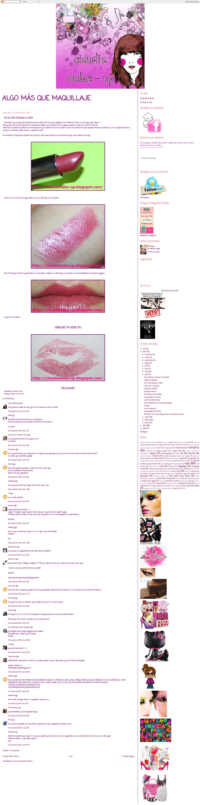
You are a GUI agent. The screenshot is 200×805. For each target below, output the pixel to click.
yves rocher (168, 488)
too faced (166, 486)
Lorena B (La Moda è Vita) (17, 435)
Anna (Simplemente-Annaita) (19, 627)
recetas (144, 481)
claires (142, 448)
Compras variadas (150, 388)
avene (152, 442)
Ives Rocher (159, 461)
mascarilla (169, 469)
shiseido (168, 483)
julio (146, 366)
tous (22, 394)
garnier (174, 456)
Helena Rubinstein (146, 458)
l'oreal (195, 461)
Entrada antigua (128, 756)
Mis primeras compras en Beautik (156, 377)
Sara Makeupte (13, 403)
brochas (180, 445)
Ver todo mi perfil (153, 252)
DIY (177, 454)
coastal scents (150, 448)
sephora (160, 483)
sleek (174, 483)
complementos (180, 448)
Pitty (9, 720)
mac (161, 466)
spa (196, 483)
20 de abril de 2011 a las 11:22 (18, 411)
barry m (164, 442)
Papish (10, 610)
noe (9, 644)
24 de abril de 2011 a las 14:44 (19, 745)
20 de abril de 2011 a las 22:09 (19, 640)
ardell (141, 442)
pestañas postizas (160, 476)
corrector (149, 451)
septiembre (149, 360)
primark (169, 478)
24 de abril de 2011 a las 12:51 (18, 728)
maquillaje (181, 466)
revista (18, 394)
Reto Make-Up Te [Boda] (153, 394)
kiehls (183, 461)
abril (146, 374)
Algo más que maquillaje (46, 98)
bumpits (188, 445)
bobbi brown (151, 445)
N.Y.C (161, 471)
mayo (147, 371)
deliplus (153, 453)
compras (194, 448)
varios (196, 485)
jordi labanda (168, 461)
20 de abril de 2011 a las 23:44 (19, 652)
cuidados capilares (191, 451)
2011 (144, 352)
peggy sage (170, 474)
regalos (13, 394)
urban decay (186, 486)
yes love (160, 488)
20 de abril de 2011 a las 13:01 (18, 501)
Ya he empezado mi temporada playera (158, 403)
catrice (195, 445)
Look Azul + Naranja (151, 386)
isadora (151, 461)
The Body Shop (155, 486)
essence (191, 453)
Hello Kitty (158, 458)
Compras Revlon (150, 391)
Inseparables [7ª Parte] (152, 397)
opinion (187, 471)
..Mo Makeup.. (12, 708)
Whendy (11, 598)
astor (147, 442)
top (173, 486)
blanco (142, 445)
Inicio (70, 756)
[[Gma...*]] (11, 559)
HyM (166, 458)
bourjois (172, 445)
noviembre (149, 354)
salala (143, 483)
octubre (147, 357)
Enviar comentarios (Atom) (22, 761)
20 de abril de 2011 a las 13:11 (18, 523)
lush (156, 466)
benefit (188, 442)
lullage (150, 466)
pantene (161, 474)
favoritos (156, 456)
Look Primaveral (150, 408)
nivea (172, 471)
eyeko (149, 456)
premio (159, 478)
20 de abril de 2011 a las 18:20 (18, 606)
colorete (159, 448)
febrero (147, 420)
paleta (154, 474)
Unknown (11, 449)
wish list (153, 488)
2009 (145, 428)
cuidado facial (177, 451)
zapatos (176, 488)
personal (144, 476)
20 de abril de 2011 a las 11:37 (18, 431)
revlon (190, 481)
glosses (195, 456)
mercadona (186, 469)
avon (157, 442)
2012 (145, 349)
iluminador (174, 458)
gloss (188, 456)
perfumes (193, 474)
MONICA (11, 676)
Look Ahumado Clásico (152, 400)
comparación (169, 448)
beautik (171, 442)
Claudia (151, 246)
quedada (196, 479)
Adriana (11, 505)
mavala (178, 469)
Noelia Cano (12, 547)
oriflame (145, 474)
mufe (149, 471)
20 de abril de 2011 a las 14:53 (18, 555)
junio (147, 369)
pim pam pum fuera (179, 476)
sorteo (189, 483)
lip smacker (178, 464)
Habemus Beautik (150, 380)
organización (195, 471)
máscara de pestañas (156, 469)
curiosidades (143, 454)
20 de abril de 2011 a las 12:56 (19, 489)
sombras (181, 483)
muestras (143, 471)
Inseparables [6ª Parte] (152, 411)
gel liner (182, 456)
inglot (182, 458)
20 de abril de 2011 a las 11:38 (18, 445)
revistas (183, 481)
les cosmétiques (166, 464)
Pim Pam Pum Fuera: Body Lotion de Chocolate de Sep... (164, 414)
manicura (171, 466)
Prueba (146, 406)
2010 (144, 425)
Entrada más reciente (11, 756)
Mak (9, 415)
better (195, 442)
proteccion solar (186, 479)
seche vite (150, 483)
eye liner (142, 456)
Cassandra (12, 656)
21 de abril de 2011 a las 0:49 (18, 691)
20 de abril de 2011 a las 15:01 (18, 582)
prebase (152, 479)
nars (167, 471)
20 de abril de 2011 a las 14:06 (18, 543)
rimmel (197, 481)
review (167, 481)
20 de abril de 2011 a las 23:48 (19, 672)
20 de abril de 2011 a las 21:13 (18, 623)
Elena (10, 464)
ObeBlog (11, 527)
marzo (147, 417)
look (187, 464)
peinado (178, 474)
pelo (185, 474)
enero (147, 423)
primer (177, 479)
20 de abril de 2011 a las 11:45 (18, 460)
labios (156, 464)
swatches (143, 486)
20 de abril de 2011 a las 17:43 (18, 594)
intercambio (143, 461)
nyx (178, 471)
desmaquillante (167, 453)
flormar (166, 456)
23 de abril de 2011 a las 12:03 (18, 716)
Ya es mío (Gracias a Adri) (153, 383)
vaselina (146, 488)
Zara (182, 488)
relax (160, 481)
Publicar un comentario (11, 750)
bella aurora (180, 442)
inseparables (192, 458)
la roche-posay (145, 464)
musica (156, 471)
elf (182, 453)
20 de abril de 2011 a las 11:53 (18, 477)
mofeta (195, 469)
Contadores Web (146, 102)
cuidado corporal (161, 451)
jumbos (176, 461)
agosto (147, 363)
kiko (188, 461)
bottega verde (162, 445)
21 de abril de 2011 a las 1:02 (18, 703)
